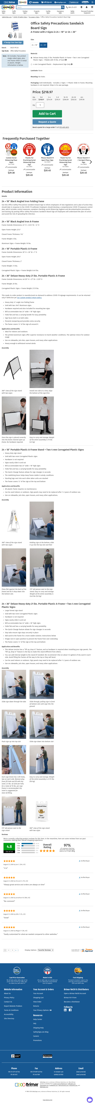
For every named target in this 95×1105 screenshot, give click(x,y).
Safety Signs (3, 12)
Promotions (37, 1040)
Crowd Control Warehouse (60, 1084)
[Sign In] (86, 7)
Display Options (30, 950)
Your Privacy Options (41, 1010)
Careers (36, 1036)
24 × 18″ (34, 45)
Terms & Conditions (11, 1010)
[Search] (62, 7)
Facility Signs (48, 12)
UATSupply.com (73, 1085)
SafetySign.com (7, 17)
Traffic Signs (14, 12)
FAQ (34, 1024)
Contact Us (8, 1002)
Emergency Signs (60, 12)
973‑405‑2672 (64, 127)
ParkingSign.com (44, 1085)
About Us (7, 993)
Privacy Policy (9, 998)
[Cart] (92, 7)
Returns (36, 1006)
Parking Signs (25, 12)
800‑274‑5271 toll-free (14, 1072)
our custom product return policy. (29, 298)
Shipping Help (38, 1028)
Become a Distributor (72, 1002)
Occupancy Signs (34, 17)
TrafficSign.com (72, 1084)
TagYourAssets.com (63, 1085)
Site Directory (9, 1019)
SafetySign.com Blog (40, 1032)
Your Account (38, 993)
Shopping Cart (38, 998)
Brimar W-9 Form (70, 998)
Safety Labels (72, 12)
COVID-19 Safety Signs (20, 17)
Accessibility (8, 1014)
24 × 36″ (43, 45)
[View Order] (81, 7)
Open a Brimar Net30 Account (75, 993)
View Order (37, 1002)
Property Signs (36, 12)
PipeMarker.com (53, 1085)
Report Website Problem (13, 1006)
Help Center (37, 1019)
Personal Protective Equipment (87, 12)
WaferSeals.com (44, 1087)
